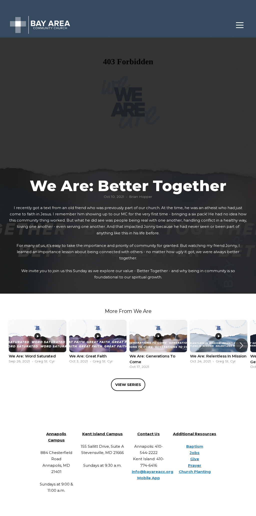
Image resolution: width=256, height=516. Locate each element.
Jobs (195, 452)
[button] (241, 345)
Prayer (194, 465)
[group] (37, 342)
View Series (128, 384)
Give (194, 458)
